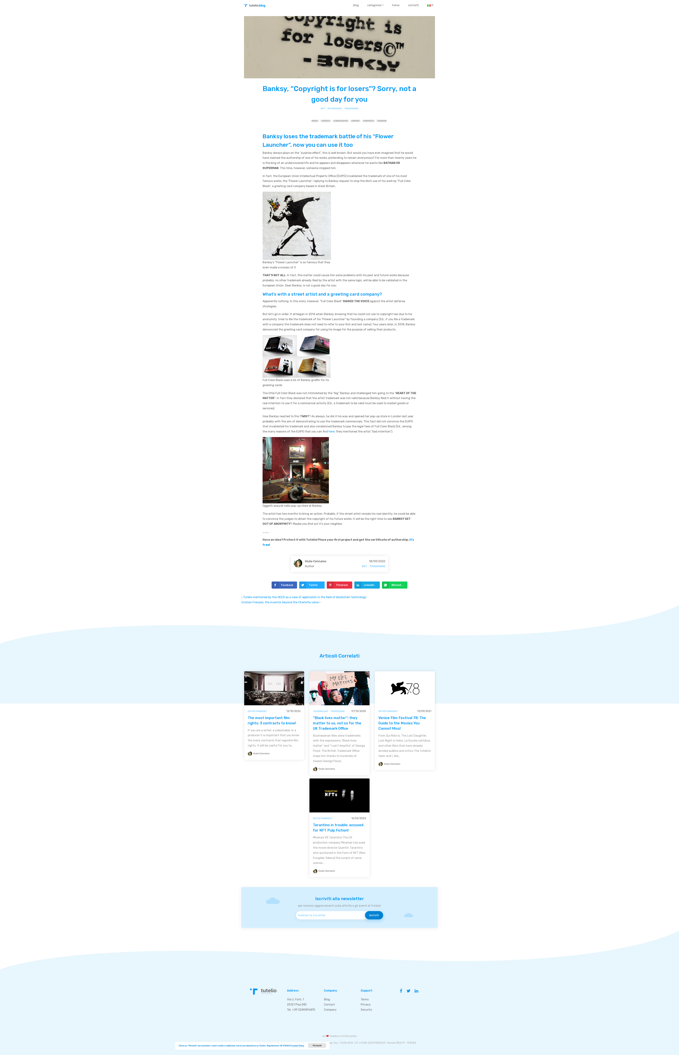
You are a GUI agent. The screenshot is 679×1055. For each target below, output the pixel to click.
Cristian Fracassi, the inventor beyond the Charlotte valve (280, 602)
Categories (374, 5)
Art (323, 108)
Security (366, 1009)
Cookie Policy (297, 1045)
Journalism (320, 711)
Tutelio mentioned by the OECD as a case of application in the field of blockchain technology (304, 597)
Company (330, 1009)
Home (395, 5)
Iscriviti (374, 915)
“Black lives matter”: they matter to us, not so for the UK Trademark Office (337, 723)
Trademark (351, 108)
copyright (325, 121)
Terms (365, 999)
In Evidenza (334, 108)
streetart (355, 121)
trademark (382, 121)
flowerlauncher (341, 121)
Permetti (317, 1045)
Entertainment (257, 711)
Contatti (413, 5)
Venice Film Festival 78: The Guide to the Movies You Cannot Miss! (402, 723)
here (332, 431)
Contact (329, 1004)
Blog (356, 5)
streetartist (368, 121)
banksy (315, 121)
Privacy (366, 1004)
